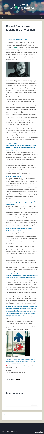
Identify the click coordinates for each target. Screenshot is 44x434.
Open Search (41, 17)
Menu (5, 17)
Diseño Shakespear (16, 47)
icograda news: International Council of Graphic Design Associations (21, 374)
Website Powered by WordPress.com (9, 431)
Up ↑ (41, 431)
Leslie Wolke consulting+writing (22, 6)
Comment (34, 404)
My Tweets (6, 414)
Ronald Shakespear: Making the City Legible (16, 365)
